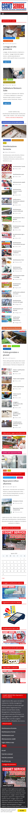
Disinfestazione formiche (17, 140)
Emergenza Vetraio (18, 501)
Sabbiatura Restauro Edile (9, 82)
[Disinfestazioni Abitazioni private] (7, 269)
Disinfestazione (7, 140)
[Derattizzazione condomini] (7, 253)
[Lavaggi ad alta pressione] (14, 31)
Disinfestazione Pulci (18, 260)
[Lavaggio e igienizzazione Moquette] (7, 414)
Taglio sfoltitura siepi (8, 742)
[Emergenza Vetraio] (7, 502)
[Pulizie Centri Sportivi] (7, 379)
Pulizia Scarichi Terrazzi (17, 394)
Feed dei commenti (7, 757)
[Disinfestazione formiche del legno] (7, 302)
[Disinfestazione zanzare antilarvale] (7, 211)
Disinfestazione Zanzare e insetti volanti (17, 191)
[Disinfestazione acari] (7, 175)
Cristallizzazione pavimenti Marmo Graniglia (17, 423)
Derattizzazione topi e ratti (18, 235)
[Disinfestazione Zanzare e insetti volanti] (7, 192)
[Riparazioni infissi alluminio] (14, 461)
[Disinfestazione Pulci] (7, 261)
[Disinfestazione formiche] (14, 131)
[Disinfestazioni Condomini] (7, 285)
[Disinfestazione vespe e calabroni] (7, 228)
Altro (5, 346)
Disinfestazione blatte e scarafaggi (18, 276)
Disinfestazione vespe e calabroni (18, 226)
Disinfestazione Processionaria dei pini (19, 243)
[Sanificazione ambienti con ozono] (7, 294)
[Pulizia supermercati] (7, 387)
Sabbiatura (10, 79)
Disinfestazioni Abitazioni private (17, 268)
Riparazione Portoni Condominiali (18, 509)
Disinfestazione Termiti (19, 166)
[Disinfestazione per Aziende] (7, 310)
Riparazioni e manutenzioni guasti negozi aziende (12, 474)
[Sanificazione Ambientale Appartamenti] (7, 319)
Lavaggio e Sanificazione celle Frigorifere (18, 403)
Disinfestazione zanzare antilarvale (18, 210)
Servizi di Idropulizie (8, 40)
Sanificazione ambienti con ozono (19, 292)
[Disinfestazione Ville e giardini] (7, 219)
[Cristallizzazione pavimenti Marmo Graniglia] (7, 424)
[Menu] (3, 14)
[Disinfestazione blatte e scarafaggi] (7, 277)
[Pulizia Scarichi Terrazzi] (7, 396)
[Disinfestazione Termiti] (7, 167)
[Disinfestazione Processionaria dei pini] (7, 244)
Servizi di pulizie (7, 348)
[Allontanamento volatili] (7, 183)
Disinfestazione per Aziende (18, 309)
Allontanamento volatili (19, 182)
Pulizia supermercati (18, 386)
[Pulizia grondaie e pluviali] (14, 337)
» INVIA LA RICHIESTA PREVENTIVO (14, 117)
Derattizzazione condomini (17, 251)
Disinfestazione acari (18, 174)
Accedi (4, 750)
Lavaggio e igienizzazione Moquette (16, 413)
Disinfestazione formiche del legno (18, 301)
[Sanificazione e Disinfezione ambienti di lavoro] (7, 202)
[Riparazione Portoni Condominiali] (7, 510)
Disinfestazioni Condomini (17, 284)
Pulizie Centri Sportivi (18, 378)
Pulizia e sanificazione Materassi (19, 370)
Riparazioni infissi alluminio (10, 477)
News (18, 38)
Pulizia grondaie (15, 346)
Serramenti (20, 477)
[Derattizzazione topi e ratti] (7, 236)
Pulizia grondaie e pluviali (11, 353)
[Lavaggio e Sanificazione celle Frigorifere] (7, 404)
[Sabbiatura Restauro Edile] (14, 73)
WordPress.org (6, 761)
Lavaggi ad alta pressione (9, 38)
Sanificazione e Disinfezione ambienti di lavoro (18, 201)
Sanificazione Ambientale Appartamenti (16, 318)
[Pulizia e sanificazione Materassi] (7, 371)
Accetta (22, 810)
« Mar (3, 578)
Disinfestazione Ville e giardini (18, 218)
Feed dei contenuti (7, 754)
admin (15, 43)
